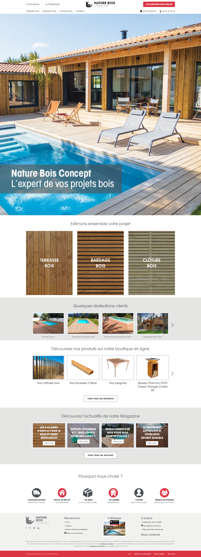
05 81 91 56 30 (168, 11)
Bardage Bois (49, 11)
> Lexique (67, 526)
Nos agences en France (152, 526)
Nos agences (149, 11)
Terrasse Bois (32, 11)
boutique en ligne (106, 544)
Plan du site (171, 554)
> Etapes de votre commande (152, 529)
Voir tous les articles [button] (100, 455)
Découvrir (48, 443)
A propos (146, 518)
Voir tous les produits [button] (100, 398)
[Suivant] (172, 325)
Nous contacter (150, 534)
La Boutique (32, 4)
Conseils (80, 11)
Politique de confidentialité (142, 554)
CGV (129, 554)
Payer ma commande (74, 533)
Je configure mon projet (159, 4)
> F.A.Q (66, 522)
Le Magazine (52, 4)
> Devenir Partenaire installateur (76, 529)
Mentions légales (159, 554)
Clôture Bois (66, 11)
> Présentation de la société (151, 522)
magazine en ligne (97, 546)
